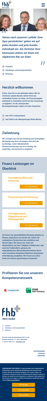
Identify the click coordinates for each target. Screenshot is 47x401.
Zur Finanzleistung (31, 186)
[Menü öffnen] (43, 4)
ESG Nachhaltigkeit (39, 351)
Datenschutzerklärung (13, 380)
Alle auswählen (23, 395)
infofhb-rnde (20, 342)
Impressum (41, 353)
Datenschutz (41, 355)
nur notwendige (23, 390)
